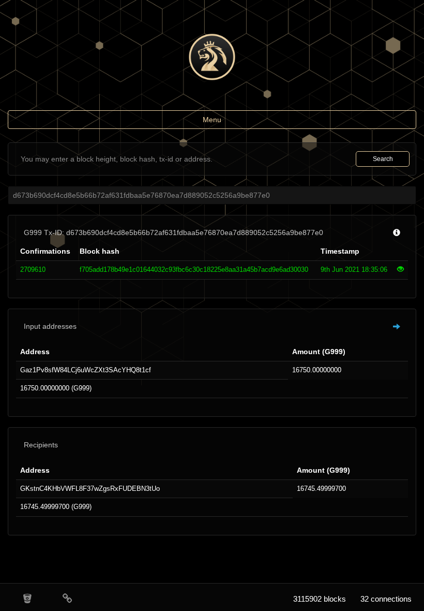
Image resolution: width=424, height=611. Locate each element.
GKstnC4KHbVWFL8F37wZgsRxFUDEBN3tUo (90, 488)
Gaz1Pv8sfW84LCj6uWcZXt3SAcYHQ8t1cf (85, 370)
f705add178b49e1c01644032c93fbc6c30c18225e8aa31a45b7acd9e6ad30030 (194, 269)
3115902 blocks (319, 598)
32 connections (386, 598)
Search (383, 159)
